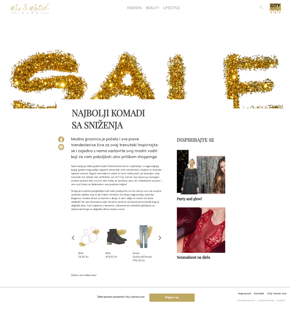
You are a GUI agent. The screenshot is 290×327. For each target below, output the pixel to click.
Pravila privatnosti (246, 300)
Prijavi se (172, 297)
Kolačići (281, 300)
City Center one (277, 293)
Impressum (244, 293)
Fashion (134, 7)
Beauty (152, 7)
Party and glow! (189, 198)
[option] (89, 241)
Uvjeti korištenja (266, 300)
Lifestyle (171, 7)
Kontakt (259, 293)
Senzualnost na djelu (193, 257)
